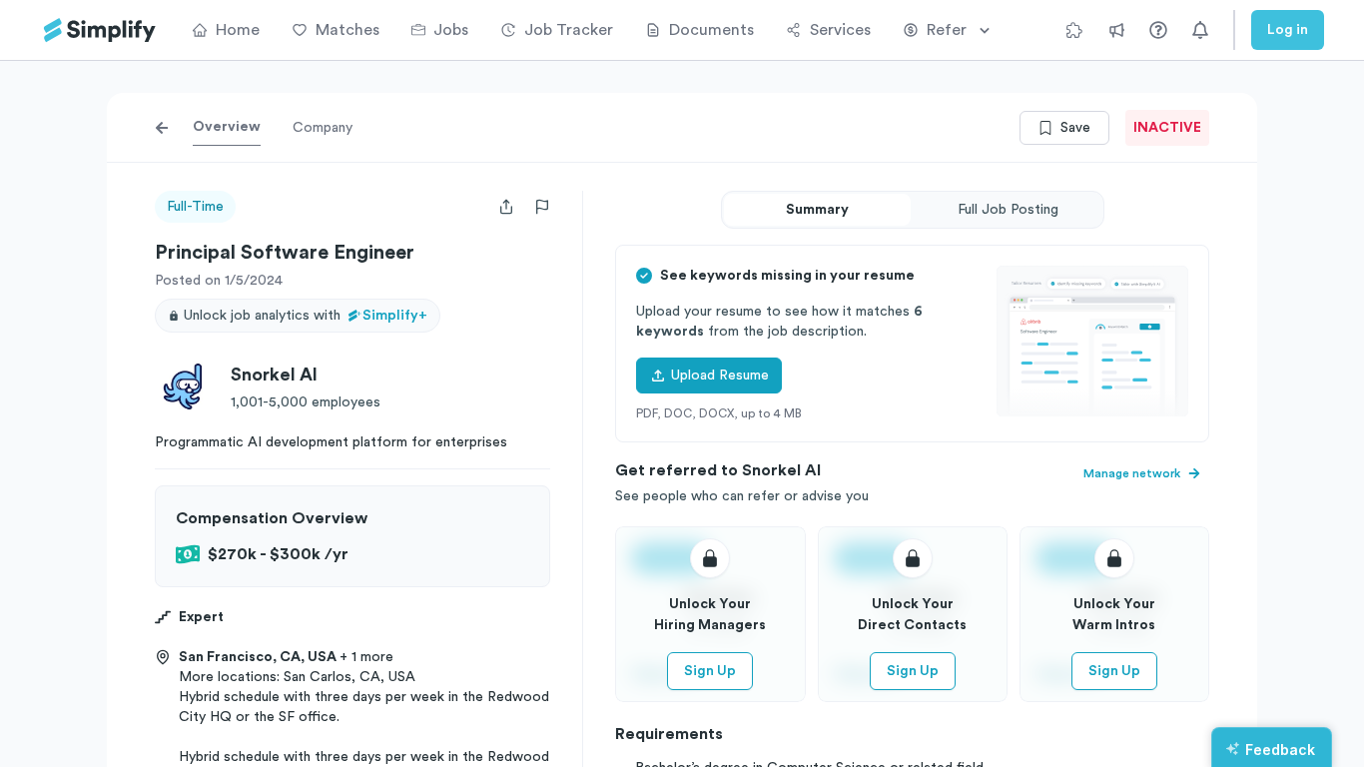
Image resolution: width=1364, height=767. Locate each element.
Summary (817, 210)
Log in (1287, 30)
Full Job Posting (1008, 210)
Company (322, 128)
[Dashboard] (100, 30)
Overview (227, 127)
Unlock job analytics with (305, 316)
